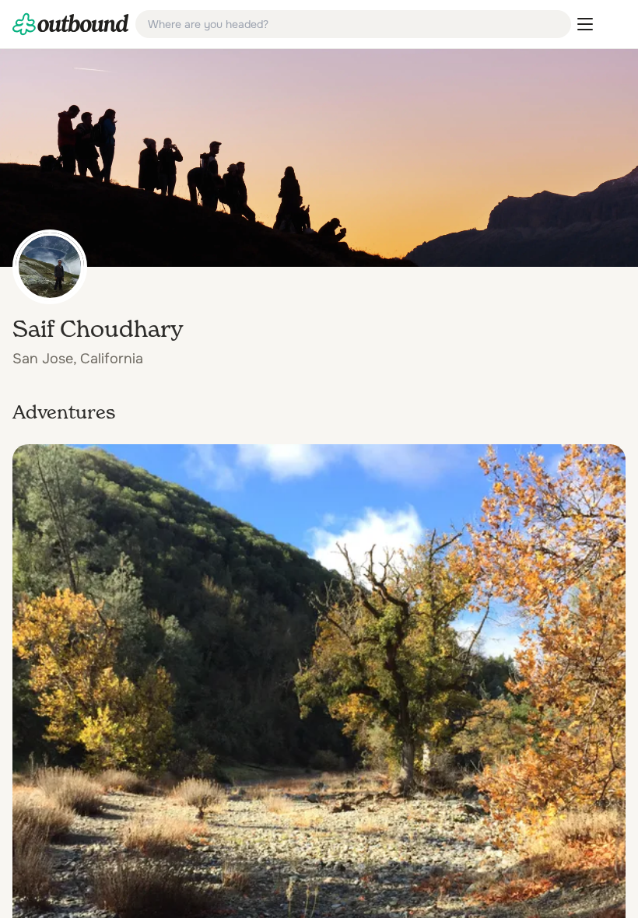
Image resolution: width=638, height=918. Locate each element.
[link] (70, 24)
